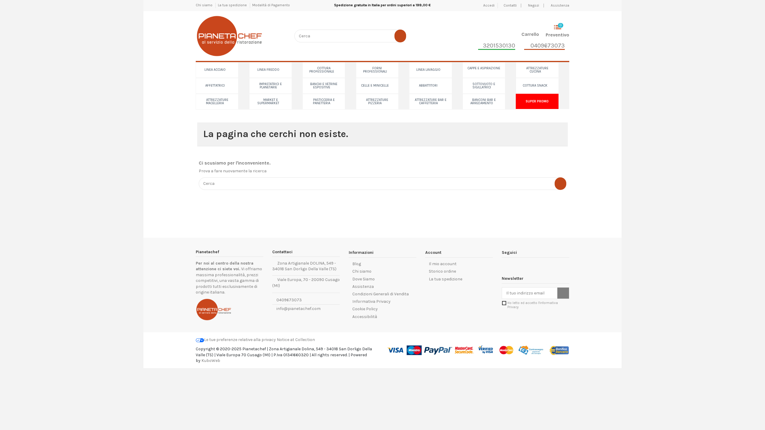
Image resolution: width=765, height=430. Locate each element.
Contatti (511, 5)
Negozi (533, 5)
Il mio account (443, 263)
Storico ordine (442, 271)
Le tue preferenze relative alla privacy (240, 339)
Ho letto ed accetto (532, 305)
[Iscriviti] (563, 293)
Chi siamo (204, 5)
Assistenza (560, 5)
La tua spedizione (233, 5)
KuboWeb (210, 360)
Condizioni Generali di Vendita (380, 294)
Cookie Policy (365, 308)
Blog (356, 263)
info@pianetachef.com (298, 308)
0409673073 (289, 299)
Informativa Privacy (371, 301)
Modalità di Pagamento (271, 5)
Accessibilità (364, 316)
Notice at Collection (296, 339)
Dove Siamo (363, 279)
